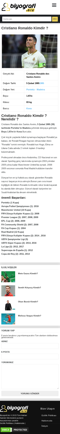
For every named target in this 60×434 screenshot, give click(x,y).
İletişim (45, 426)
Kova (29, 108)
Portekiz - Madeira (35, 89)
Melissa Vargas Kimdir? (29, 316)
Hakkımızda (47, 421)
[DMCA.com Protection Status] (14, 430)
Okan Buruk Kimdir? (28, 301)
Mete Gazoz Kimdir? (28, 273)
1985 (41, 83)
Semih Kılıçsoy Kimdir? (29, 287)
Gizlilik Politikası (49, 415)
